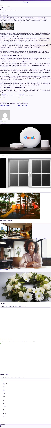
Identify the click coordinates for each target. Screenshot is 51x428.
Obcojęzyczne (5, 400)
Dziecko (4, 386)
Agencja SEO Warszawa (4, 155)
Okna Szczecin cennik (3, 189)
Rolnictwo (4, 406)
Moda (4, 396)
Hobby (4, 390)
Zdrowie (4, 420)
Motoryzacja (4, 397)
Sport (3, 409)
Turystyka (4, 413)
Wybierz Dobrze (25, 2)
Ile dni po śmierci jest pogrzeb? (5, 374)
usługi (20, 38)
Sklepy (4, 407)
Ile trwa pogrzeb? (2, 303)
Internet (4, 393)
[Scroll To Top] (0, 425)
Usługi (2, 7)
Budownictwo (5, 383)
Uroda (4, 416)
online (24, 38)
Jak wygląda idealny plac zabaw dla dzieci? (6, 220)
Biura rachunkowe (2, 17)
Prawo (4, 403)
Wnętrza (4, 419)
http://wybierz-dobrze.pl (3, 121)
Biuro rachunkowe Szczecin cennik (22, 105)
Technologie (4, 410)
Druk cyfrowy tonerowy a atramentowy (6, 338)
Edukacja (4, 387)
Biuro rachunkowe (20, 97)
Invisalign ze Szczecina (21, 94)
